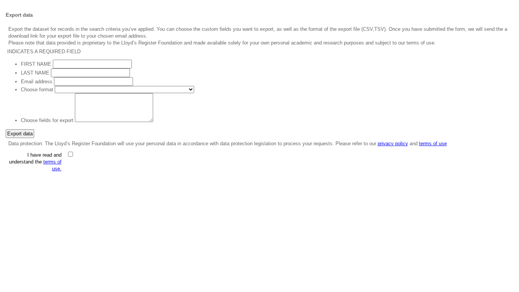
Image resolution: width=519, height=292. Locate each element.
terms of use (433, 143)
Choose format (37, 89)
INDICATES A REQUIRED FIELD (44, 51)
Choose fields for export (47, 120)
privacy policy (393, 143)
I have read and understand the (35, 161)
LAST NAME (35, 73)
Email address (36, 81)
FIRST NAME (36, 64)
